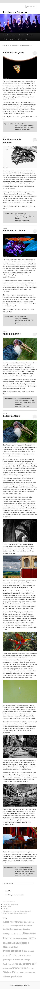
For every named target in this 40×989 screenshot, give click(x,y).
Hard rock (20, 934)
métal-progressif (13, 951)
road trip (32, 871)
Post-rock (16, 960)
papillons (30, 126)
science (6, 968)
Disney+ (6, 933)
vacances (29, 398)
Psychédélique (25, 960)
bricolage (14, 925)
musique (9, 943)
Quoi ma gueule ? (12, 333)
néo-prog (5, 956)
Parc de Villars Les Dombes (11, 371)
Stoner (31, 968)
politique (7, 959)
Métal (15, 947)
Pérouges (18, 871)
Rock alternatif (8, 964)
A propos (13, 35)
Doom (12, 934)
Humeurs (21, 35)
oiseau (17, 402)
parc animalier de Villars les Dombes (14, 84)
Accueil (5, 35)
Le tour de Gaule (11, 415)
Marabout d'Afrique (28, 400)
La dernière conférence (10, 904)
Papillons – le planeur (14, 230)
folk (15, 934)
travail (22, 972)
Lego (25, 938)
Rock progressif (25, 963)
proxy (25, 320)
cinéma (22, 925)
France (25, 869)
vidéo (5, 976)
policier (28, 956)
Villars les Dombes (29, 127)
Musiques (29, 35)
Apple (6, 921)
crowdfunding (24, 929)
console (14, 929)
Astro (26, 39)
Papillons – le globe (13, 52)
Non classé (28, 951)
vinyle (11, 976)
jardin (15, 938)
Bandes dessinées (25, 921)
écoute (18, 976)
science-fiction (19, 968)
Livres (5, 39)
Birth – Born (7, 907)
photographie (19, 127)
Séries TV (12, 39)
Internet (7, 938)
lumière (25, 126)
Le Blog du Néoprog (15, 12)
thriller (17, 973)
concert (7, 928)
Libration (6, 909)
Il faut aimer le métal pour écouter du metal (17, 911)
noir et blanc (26, 215)
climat (29, 925)
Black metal (6, 926)
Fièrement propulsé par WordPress (20, 985)
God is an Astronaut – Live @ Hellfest (15, 913)
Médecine (8, 946)
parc (21, 402)
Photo (20, 39)
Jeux (20, 938)
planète (21, 955)
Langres (30, 869)
